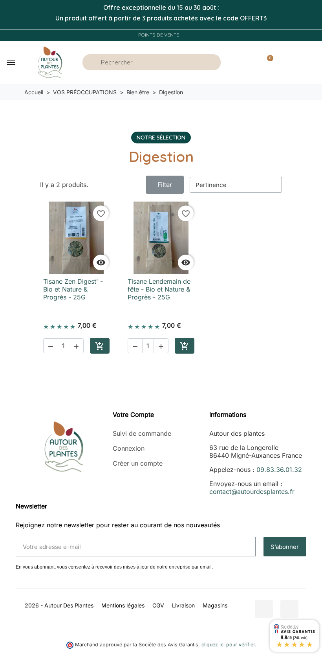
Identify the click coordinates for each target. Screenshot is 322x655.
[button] (11, 62)
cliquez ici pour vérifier (228, 645)
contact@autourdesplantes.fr (252, 491)
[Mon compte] (245, 62)
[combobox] (152, 62)
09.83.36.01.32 (279, 469)
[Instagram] (289, 609)
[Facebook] (264, 609)
